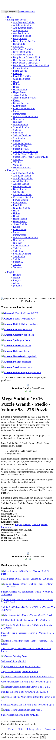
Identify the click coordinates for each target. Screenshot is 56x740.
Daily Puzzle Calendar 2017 (26, 62)
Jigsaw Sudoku (20, 95)
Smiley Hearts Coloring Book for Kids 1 (20, 715)
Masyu (16, 111)
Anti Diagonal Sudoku (23, 22)
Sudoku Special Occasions (25, 151)
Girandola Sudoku (21, 79)
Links (20, 729)
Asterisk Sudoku (21, 33)
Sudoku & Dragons (22, 143)
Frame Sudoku (20, 70)
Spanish (36, 524)
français (16, 280)
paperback (21, 324)
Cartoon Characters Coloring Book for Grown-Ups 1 (26, 681)
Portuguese (6, 527)
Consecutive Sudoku (23, 54)
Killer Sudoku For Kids (24, 108)
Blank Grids (19, 44)
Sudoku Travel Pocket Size (26, 154)
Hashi (16, 81)
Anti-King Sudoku (22, 25)
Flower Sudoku (20, 68)
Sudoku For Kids (21, 148)
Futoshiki (17, 73)
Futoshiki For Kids (22, 76)
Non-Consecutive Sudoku (25, 116)
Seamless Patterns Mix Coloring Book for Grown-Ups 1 (27, 704)
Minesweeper (19, 114)
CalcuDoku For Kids (23, 49)
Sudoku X (18, 159)
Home (10, 17)
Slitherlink (18, 132)
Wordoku (17, 165)
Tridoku (17, 162)
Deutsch (17, 275)
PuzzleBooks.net (27, 11)
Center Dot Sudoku (22, 52)
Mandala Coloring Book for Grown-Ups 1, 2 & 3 (24, 692)
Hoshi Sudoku (20, 89)
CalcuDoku (18, 46)
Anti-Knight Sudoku (23, 27)
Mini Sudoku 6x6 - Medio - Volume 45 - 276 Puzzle (25, 620)
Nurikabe (17, 122)
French (44, 524)
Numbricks (18, 119)
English (10, 272)
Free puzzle (12, 170)
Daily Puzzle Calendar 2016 (26, 60)
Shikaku (17, 130)
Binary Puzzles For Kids (24, 41)
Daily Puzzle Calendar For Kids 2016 (31, 65)
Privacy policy (34, 729)
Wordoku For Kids (22, 167)
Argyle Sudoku (20, 30)
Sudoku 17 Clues (21, 146)
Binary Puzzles (20, 38)
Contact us (50, 729)
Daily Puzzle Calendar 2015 (26, 57)
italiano (16, 283)
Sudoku (16, 140)
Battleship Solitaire (22, 36)
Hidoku (16, 84)
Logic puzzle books (16, 19)
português (17, 285)
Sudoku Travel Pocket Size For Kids (30, 157)
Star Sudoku (19, 138)
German (27, 524)
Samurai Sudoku (21, 127)
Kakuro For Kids (21, 103)
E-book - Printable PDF (21, 313)
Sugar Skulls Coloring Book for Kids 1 (19, 671)
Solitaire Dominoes (22, 135)
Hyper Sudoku (20, 92)
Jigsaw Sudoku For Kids (24, 97)
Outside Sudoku (20, 124)
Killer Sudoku (19, 105)
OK (43, 737)
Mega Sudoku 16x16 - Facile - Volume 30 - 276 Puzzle (27, 579)
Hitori (16, 87)
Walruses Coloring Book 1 (13, 661)
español (16, 277)
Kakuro (16, 100)
